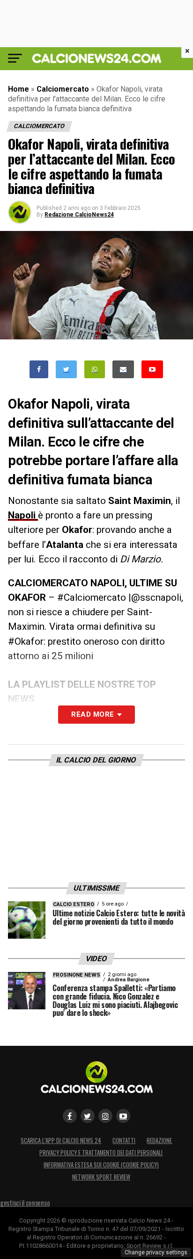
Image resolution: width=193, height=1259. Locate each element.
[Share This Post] (94, 369)
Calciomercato (63, 89)
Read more (92, 714)
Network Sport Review (101, 1177)
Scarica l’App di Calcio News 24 (61, 1140)
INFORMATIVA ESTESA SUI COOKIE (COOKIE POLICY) (101, 1164)
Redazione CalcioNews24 (79, 214)
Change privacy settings (156, 1252)
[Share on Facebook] (39, 369)
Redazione (159, 1140)
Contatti (123, 1140)
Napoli (23, 515)
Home (18, 89)
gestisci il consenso (25, 1203)
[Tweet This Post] (66, 369)
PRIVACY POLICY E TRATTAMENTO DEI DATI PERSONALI (101, 1152)
